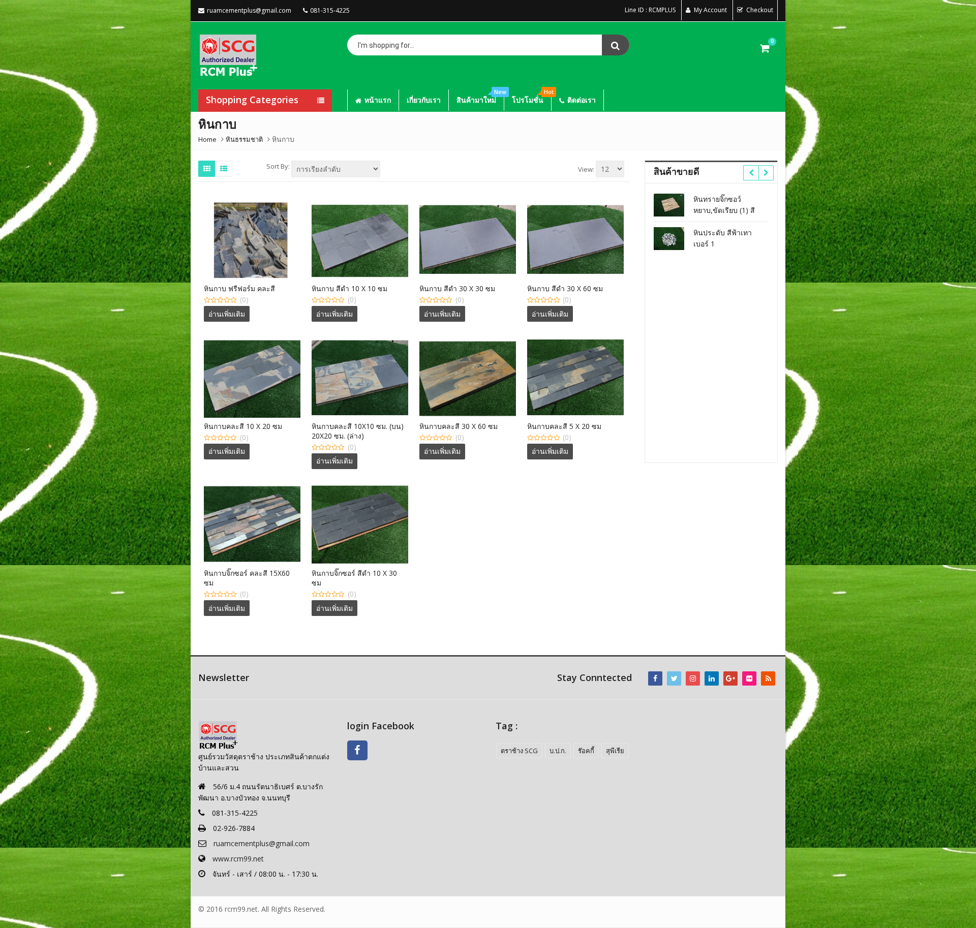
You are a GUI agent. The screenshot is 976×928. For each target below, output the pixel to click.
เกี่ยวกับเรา (424, 100)
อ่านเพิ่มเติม (226, 314)
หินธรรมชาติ (244, 139)
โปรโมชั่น (531, 97)
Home (207, 139)
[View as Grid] (207, 169)
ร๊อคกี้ (586, 750)
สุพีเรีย (615, 750)
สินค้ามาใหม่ (480, 97)
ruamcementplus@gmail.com (262, 843)
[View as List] (223, 169)
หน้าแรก (377, 100)
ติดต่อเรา (581, 100)
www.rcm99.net (238, 858)
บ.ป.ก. (558, 750)
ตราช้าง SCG (519, 750)
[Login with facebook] (360, 762)
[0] (765, 48)
